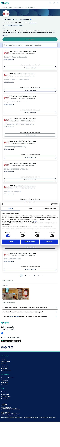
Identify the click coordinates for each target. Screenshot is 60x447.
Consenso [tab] (10, 208)
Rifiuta (11, 241)
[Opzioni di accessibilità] (2, 333)
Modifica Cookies (5, 396)
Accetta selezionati (30, 241)
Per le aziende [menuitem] (4, 380)
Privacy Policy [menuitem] (35, 417)
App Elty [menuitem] (3, 359)
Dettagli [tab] (30, 208)
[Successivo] (42, 275)
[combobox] (30, 45)
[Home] (3, 7)
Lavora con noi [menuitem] (5, 394)
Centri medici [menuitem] (4, 366)
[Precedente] (18, 275)
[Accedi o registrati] (54, 3)
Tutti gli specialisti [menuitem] (6, 370)
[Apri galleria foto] (15, 294)
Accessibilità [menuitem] (4, 398)
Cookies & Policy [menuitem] (52, 417)
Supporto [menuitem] (3, 363)
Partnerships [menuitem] (4, 384)
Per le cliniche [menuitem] (4, 382)
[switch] (23, 235)
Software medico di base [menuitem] (7, 377)
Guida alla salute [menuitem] (5, 361)
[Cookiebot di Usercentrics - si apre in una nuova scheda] (52, 204)
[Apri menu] (57, 3)
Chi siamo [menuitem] (3, 391)
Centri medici (8, 7)
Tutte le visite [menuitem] (4, 368)
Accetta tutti (49, 241)
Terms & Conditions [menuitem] (43, 417)
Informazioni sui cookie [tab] (50, 208)
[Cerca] (50, 3)
